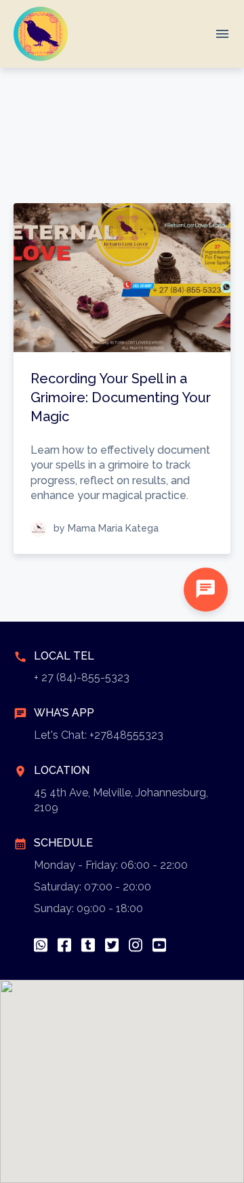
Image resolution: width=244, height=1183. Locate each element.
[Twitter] (112, 945)
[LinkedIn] (88, 945)
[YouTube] (159, 945)
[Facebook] (64, 945)
